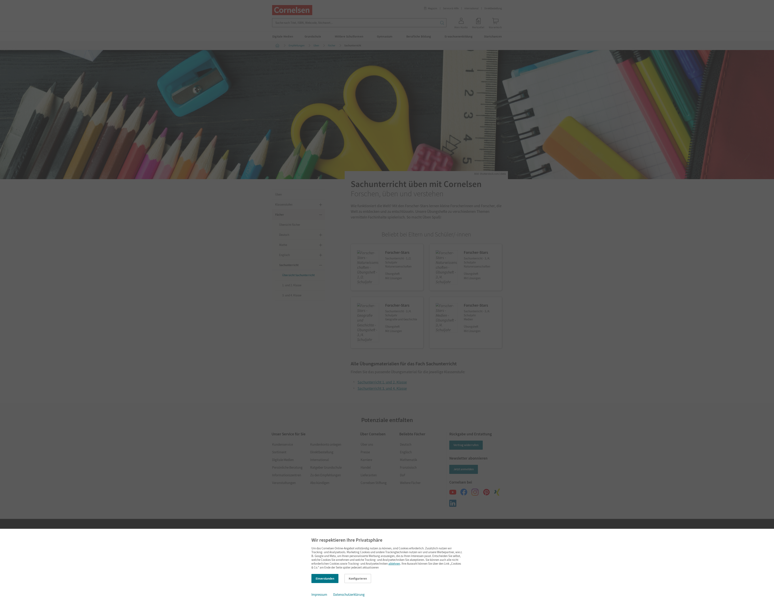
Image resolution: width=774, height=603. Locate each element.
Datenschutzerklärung (349, 594)
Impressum (319, 594)
